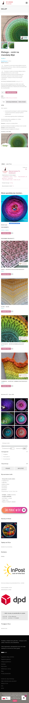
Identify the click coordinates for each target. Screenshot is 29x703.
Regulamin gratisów (6, 659)
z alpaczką (4, 482)
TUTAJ (21, 81)
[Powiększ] (12, 400)
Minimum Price (7, 448)
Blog (2, 671)
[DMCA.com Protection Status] (4, 652)
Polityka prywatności (6, 661)
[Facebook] (26, 169)
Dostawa (3, 664)
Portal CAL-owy (5, 678)
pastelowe (4, 489)
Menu (26, 2)
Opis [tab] (4, 101)
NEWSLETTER (4, 683)
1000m (7, 97)
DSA (2, 686)
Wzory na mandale (13, 97)
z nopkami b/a (5, 480)
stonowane (4, 487)
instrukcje (11, 678)
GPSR (2, 688)
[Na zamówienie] (2, 458)
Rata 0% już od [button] (4, 61)
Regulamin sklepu (5, 657)
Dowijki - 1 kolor (6, 494)
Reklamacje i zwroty (6, 668)
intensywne (4, 486)
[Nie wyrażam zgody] (27, 697)
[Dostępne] (2, 454)
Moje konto (4, 666)
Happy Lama (5, 500)
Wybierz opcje (6, 233)
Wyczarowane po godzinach (14, 172)
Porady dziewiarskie (6, 673)
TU (13, 186)
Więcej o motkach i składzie (9, 501)
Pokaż (8, 468)
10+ (16, 491)
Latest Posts (9, 164)
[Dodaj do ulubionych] (2, 96)
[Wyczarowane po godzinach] (5, 170)
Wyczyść (21, 468)
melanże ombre (5, 484)
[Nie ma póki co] (2, 456)
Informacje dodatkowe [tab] (11, 101)
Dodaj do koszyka (11, 92)
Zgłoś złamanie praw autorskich (9, 681)
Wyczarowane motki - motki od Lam (11, 179)
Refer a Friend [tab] (22, 101)
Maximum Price (19, 448)
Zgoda (14, 700)
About (3, 164)
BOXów (12, 657)
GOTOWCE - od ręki (7, 498)
